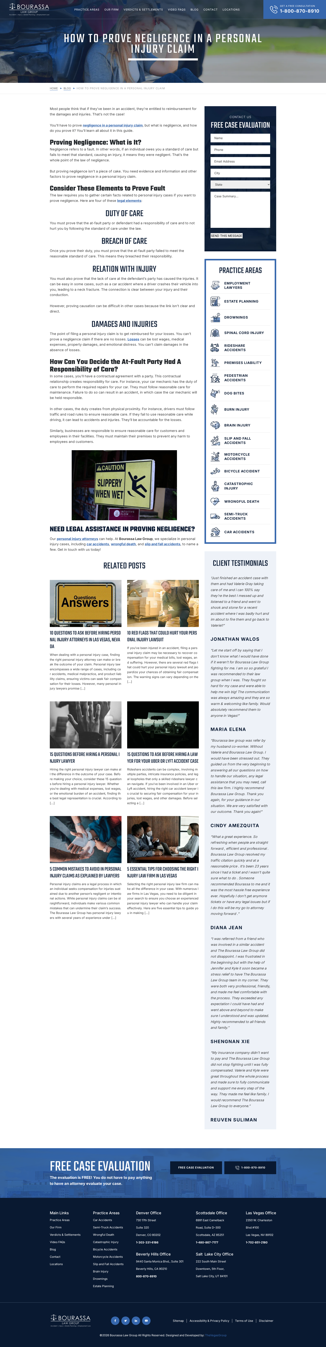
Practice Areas (86, 9)
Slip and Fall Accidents (108, 1264)
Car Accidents (102, 1220)
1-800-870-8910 (253, 1167)
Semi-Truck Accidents (108, 1227)
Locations (231, 9)
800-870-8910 (146, 1276)
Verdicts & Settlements (143, 9)
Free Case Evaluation (196, 1167)
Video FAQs (177, 9)
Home (54, 88)
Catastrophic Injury (105, 1242)
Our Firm (111, 9)
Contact (210, 9)
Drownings (100, 1279)
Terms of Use (244, 1321)
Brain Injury (100, 1271)
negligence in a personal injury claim (113, 125)
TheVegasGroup (216, 1335)
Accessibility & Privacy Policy (209, 1321)
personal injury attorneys (77, 539)
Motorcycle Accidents (108, 1257)
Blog (194, 9)
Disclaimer (266, 1321)
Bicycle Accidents (105, 1249)
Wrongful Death (103, 1234)
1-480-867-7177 (207, 1242)
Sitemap (178, 1321)
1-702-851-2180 (257, 1242)
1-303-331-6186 (147, 1242)
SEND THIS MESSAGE (226, 236)
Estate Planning (103, 1286)
